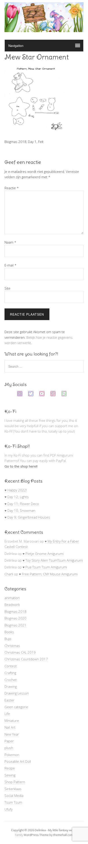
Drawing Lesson (17, 693)
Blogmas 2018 (15, 611)
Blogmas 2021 (15, 625)
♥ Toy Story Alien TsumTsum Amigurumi (53, 560)
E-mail (10, 265)
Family (19, 835)
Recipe (10, 768)
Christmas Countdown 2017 (26, 659)
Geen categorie (16, 707)
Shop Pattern (15, 782)
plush (9, 747)
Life (7, 713)
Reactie (12, 188)
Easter (9, 700)
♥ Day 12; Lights (17, 497)
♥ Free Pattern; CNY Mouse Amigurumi (48, 574)
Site (7, 288)
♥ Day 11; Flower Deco (22, 503)
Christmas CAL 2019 (20, 652)
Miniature (12, 720)
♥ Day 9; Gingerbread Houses (27, 517)
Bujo (8, 638)
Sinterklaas (13, 789)
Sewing (10, 775)
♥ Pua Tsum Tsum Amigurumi (45, 567)
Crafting (10, 672)
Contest (11, 666)
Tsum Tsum (13, 802)
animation (12, 598)
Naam (10, 242)
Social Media (14, 795)
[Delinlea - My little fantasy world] (44, 27)
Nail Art (10, 727)
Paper (9, 741)
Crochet (11, 679)
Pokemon (12, 754)
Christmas (12, 645)
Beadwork (12, 604)
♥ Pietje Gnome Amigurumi (43, 553)
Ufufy (9, 809)
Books (9, 632)
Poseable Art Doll (18, 761)
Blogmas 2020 (15, 618)
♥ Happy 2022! (16, 490)
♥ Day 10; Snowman (20, 510)
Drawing (11, 686)
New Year (12, 734)
